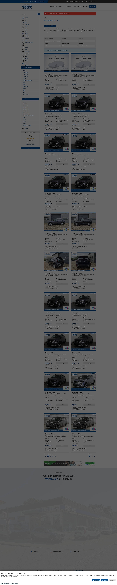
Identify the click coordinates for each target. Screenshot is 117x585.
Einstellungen (112, 580)
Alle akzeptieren (96, 580)
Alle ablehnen (104, 580)
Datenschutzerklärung (6, 583)
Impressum (15, 583)
